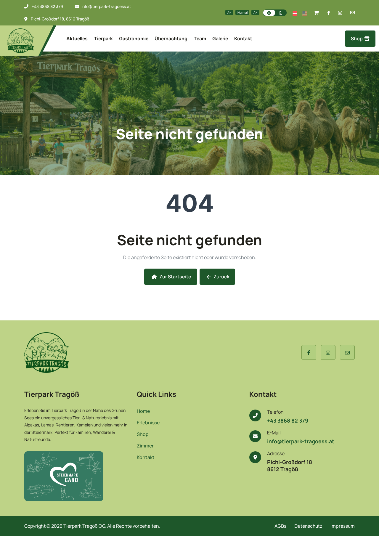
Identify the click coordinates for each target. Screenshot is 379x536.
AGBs (280, 526)
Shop (357, 38)
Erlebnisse (148, 423)
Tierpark (103, 38)
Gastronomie (133, 38)
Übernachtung (171, 38)
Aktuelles (77, 38)
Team (200, 38)
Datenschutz (308, 526)
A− (229, 12)
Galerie (220, 38)
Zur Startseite (175, 276)
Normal (242, 12)
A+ (255, 12)
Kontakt (243, 38)
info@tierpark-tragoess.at (106, 6)
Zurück (221, 276)
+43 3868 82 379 (47, 6)
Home (143, 411)
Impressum (342, 526)
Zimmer (145, 446)
